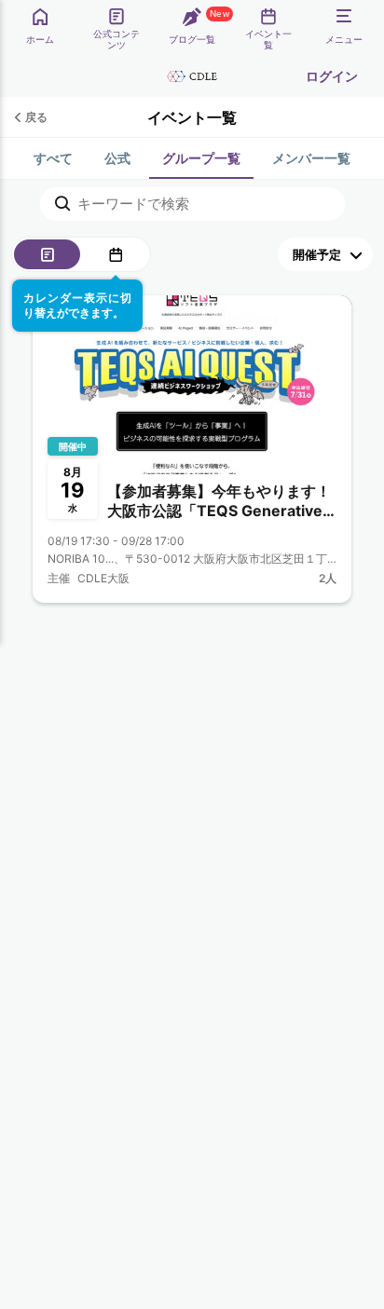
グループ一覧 (201, 158)
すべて (53, 158)
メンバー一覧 (311, 158)
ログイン (332, 76)
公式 (117, 158)
